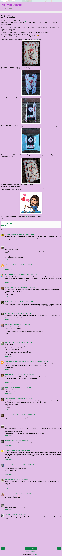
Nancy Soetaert (9, 287)
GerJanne (7, 450)
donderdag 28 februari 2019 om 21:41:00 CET (20, 440)
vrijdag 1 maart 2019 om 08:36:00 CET (19, 479)
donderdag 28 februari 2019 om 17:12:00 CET (19, 426)
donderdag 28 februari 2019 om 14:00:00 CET (20, 313)
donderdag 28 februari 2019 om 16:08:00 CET (23, 414)
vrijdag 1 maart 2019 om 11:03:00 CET (23, 493)
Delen (3, 225)
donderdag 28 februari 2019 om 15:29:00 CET (21, 387)
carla (6, 324)
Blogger (37, 554)
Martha (6, 342)
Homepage (31, 548)
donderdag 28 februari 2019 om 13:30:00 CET (25, 287)
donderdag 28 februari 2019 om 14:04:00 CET (20, 324)
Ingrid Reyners (9, 274)
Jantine (7, 479)
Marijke (7, 301)
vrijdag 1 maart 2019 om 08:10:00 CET (25, 464)
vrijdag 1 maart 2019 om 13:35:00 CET (18, 505)
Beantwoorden (8, 242)
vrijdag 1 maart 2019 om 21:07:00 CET (18, 514)
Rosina (7, 398)
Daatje (12, 21)
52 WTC (36, 39)
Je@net (7, 264)
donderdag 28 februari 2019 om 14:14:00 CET (21, 342)
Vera (6, 426)
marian (6, 387)
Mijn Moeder (27, 21)
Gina (6, 505)
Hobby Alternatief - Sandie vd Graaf (14, 361)
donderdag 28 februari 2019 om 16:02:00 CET (21, 398)
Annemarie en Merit (10, 247)
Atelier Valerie (8, 493)
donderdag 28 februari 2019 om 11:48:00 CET (22, 234)
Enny (6, 313)
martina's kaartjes (9, 464)
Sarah (6, 440)
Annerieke (7, 234)
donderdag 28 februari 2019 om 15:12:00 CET (24, 374)
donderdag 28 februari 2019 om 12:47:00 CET (25, 274)
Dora (6, 514)
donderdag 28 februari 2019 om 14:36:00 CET (36, 361)
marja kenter (8, 374)
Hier (26, 216)
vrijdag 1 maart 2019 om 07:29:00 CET (20, 450)
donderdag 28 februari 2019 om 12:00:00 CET (21, 264)
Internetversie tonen (31, 551)
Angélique (8, 414)
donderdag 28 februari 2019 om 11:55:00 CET (27, 247)
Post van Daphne (11, 4)
